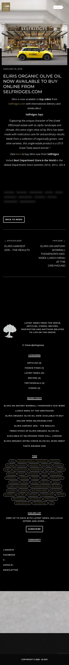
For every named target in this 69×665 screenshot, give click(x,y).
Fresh (35, 478)
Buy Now (57, 29)
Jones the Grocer (18, 486)
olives (21, 495)
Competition (20, 469)
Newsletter (10, 570)
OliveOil (40, 197)
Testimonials (54, 23)
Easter (50, 469)
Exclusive (33, 474)
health (45, 482)
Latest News (32, 373)
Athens (10, 465)
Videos (32, 388)
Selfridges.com (16, 103)
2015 (12, 461)
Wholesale (55, 39)
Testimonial (40, 503)
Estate (11, 474)
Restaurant (19, 499)
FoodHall (10, 197)
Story (59, 13)
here (18, 154)
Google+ (8, 565)
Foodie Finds (33, 368)
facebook (27, 641)
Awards (34, 465)
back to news (13, 219)
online (51, 197)
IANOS (56, 482)
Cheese (58, 465)
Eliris (59, 18)
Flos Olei (56, 474)
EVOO (58, 192)
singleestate (27, 202)
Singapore (50, 499)
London (24, 490)
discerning (36, 192)
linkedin (22, 642)
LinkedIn (8, 550)
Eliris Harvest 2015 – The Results (34, 426)
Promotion (47, 495)
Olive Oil (56, 490)
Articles (32, 363)
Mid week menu (39, 490)
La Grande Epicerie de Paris (45, 486)
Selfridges (11, 202)
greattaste (25, 197)
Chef (7, 469)
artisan (9, 192)
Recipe (60, 495)
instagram (38, 641)
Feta (44, 474)
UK (51, 503)
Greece (14, 482)
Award (22, 465)
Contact (57, 34)
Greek (25, 482)
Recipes (32, 378)
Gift (44, 478)
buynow (21, 192)
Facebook (9, 555)
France (24, 478)
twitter (33, 643)
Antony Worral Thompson (32, 461)
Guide (35, 482)
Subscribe (34, 529)
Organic (32, 495)
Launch (12, 490)
